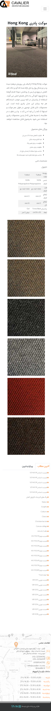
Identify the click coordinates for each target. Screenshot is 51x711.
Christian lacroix (41, 521)
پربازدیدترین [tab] (27, 466)
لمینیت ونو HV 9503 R (39, 546)
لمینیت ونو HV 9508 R (39, 570)
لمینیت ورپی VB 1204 (39, 594)
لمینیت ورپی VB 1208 (39, 614)
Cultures (44, 511)
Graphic (44, 507)
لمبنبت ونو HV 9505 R (39, 555)
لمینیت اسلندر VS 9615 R (38, 472)
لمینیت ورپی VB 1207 (39, 609)
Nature (44, 502)
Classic (44, 516)
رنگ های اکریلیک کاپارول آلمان (36, 497)
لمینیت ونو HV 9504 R (39, 551)
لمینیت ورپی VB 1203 (39, 590)
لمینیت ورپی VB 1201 (39, 580)
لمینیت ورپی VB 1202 (39, 585)
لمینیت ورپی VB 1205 (39, 599)
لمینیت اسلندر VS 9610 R (38, 492)
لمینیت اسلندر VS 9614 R (38, 477)
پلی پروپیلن (20, 84)
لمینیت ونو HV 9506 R (39, 560)
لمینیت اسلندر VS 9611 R (38, 487)
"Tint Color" (43, 575)
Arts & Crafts (42, 531)
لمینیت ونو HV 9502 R (39, 541)
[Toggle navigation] (45, 9)
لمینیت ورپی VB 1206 (39, 604)
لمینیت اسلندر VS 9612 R (38, 482)
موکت (10, 107)
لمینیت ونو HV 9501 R (39, 536)
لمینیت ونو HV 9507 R (39, 565)
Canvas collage (41, 526)
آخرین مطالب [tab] (43, 466)
